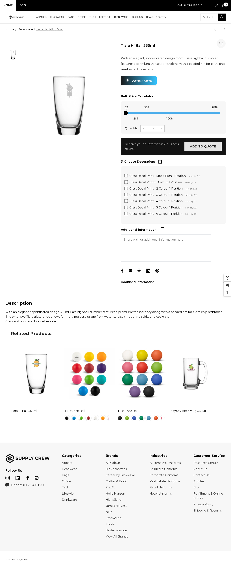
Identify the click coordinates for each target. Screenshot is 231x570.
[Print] (139, 270)
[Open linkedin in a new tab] (18, 477)
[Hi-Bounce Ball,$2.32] (142, 373)
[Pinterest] (157, 270)
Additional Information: (139, 229)
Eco (22, 5)
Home (8, 5)
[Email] (130, 270)
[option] (69, 106)
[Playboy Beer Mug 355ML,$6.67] (195, 373)
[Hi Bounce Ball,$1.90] (89, 373)
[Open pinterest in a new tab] (36, 477)
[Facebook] (122, 270)
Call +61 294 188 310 (189, 5)
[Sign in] (216, 5)
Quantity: (131, 128)
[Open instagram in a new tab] (7, 477)
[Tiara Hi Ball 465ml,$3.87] (36, 373)
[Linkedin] (148, 270)
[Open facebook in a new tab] (27, 477)
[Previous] (217, 29)
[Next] (223, 29)
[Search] (222, 17)
